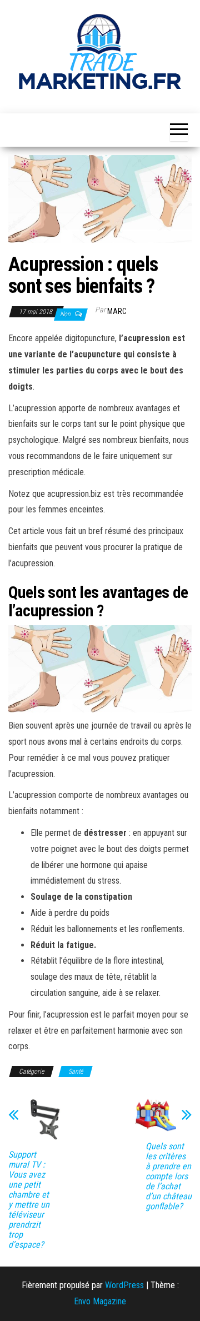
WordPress (124, 1285)
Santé (75, 1071)
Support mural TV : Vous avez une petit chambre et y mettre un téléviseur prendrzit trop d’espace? (28, 1200)
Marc (117, 311)
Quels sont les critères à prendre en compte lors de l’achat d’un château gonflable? (169, 1176)
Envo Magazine (100, 1301)
